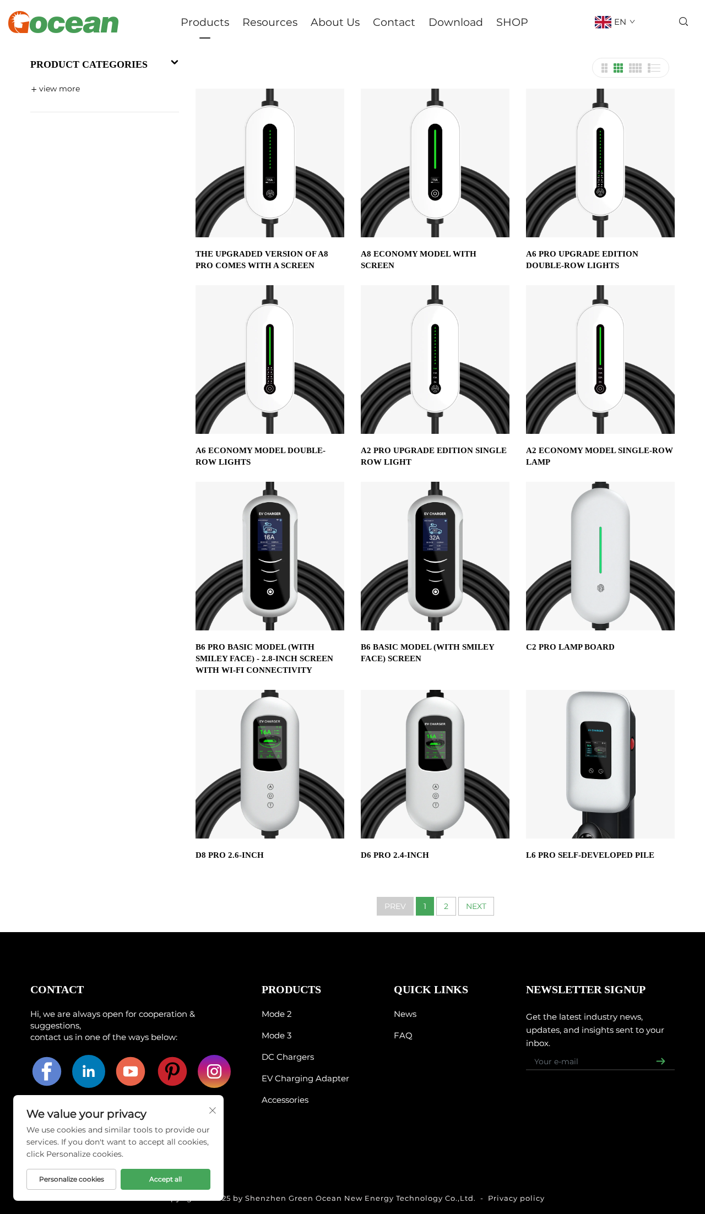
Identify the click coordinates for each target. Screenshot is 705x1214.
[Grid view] (604, 68)
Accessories (285, 1100)
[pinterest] (172, 1071)
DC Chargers (288, 1057)
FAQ (403, 1035)
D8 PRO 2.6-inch (230, 855)
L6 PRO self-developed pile (590, 855)
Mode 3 (276, 1035)
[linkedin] (88, 1071)
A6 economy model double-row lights (261, 456)
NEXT (476, 906)
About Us (335, 22)
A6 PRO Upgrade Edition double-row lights (582, 259)
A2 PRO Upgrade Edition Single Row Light (434, 456)
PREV (395, 906)
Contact (394, 22)
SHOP (512, 22)
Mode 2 (277, 1014)
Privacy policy (516, 1198)
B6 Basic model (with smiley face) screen (427, 653)
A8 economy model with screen (418, 259)
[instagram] (214, 1071)
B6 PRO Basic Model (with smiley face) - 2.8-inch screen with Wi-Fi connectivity (264, 658)
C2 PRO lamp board (570, 647)
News (405, 1014)
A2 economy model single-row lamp (599, 456)
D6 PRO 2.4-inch (395, 855)
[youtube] (130, 1071)
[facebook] (46, 1071)
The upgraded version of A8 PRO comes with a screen (262, 259)
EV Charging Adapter (305, 1078)
